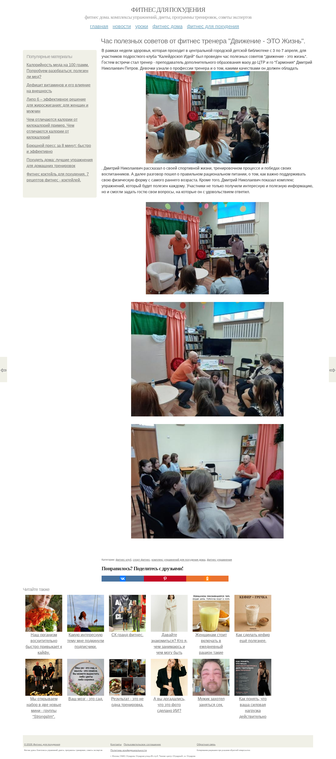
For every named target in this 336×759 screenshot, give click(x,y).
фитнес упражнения (219, 559)
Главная (99, 26)
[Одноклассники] (207, 579)
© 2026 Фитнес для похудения (42, 744)
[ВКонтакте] (123, 579)
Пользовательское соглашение (142, 744)
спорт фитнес (141, 559)
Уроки (141, 26)
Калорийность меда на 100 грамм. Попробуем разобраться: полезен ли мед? (58, 71)
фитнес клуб (123, 559)
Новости (122, 26)
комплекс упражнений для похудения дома (178, 559)
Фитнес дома (168, 26)
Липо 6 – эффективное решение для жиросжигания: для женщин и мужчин (57, 105)
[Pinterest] (165, 579)
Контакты (116, 744)
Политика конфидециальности (128, 750)
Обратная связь (206, 744)
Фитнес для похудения (168, 9)
